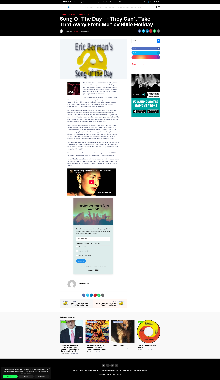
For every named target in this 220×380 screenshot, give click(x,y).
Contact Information (92, 370)
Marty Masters (90, 351)
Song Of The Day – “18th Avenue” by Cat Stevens (79, 304)
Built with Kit (93, 270)
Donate (133, 7)
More (139, 7)
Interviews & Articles (122, 7)
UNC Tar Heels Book (85, 255)
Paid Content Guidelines (110, 370)
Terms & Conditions (140, 370)
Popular (80, 14)
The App (99, 7)
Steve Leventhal (65, 353)
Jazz (68, 14)
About (92, 7)
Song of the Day (89, 14)
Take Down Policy (126, 370)
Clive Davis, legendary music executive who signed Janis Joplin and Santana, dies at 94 (70, 348)
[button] (141, 2)
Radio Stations (109, 7)
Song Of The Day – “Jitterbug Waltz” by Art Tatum (105, 304)
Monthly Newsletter (85, 251)
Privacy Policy (78, 370)
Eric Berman (69, 31)
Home (86, 7)
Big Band (63, 14)
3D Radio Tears (118, 345)
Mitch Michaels (142, 350)
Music (73, 14)
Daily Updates (83, 247)
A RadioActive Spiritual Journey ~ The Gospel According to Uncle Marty (100, 2)
